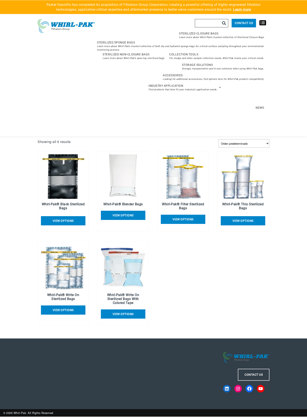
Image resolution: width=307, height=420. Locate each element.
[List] (262, 22)
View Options (123, 215)
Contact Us (244, 23)
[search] (224, 23)
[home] (66, 26)
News (260, 107)
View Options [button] (63, 220)
